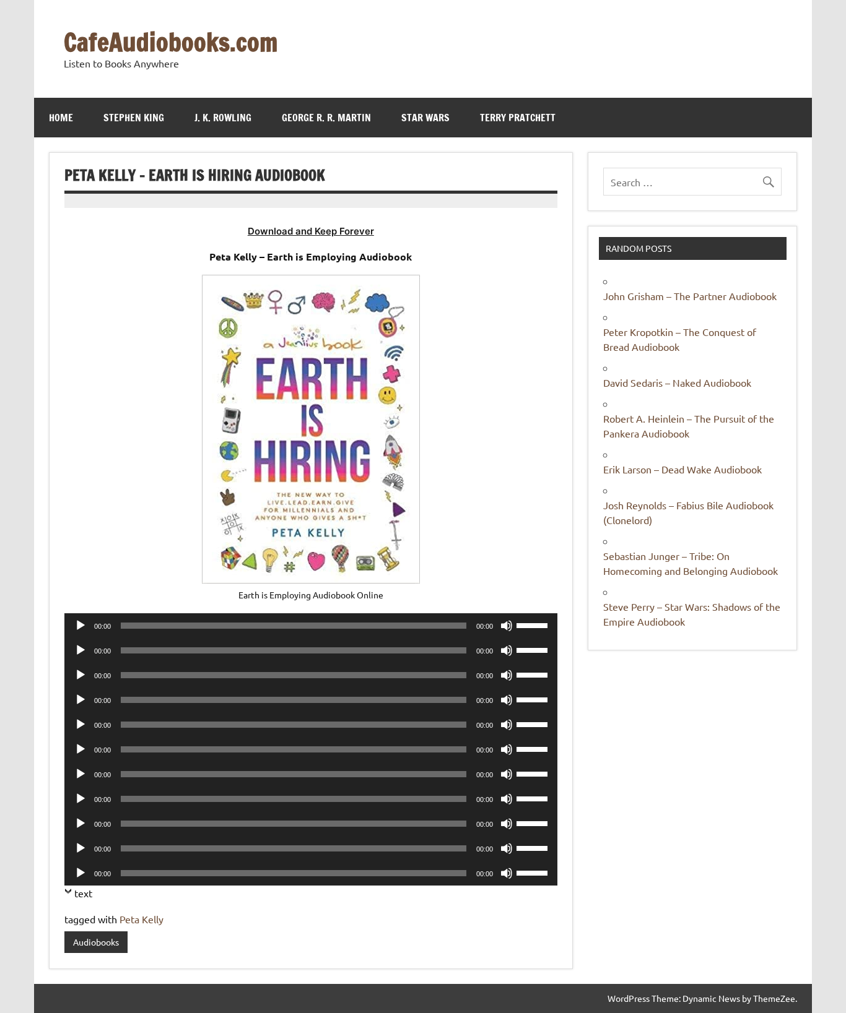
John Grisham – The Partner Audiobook (690, 296)
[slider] (534, 624)
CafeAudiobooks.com (170, 41)
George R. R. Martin (326, 117)
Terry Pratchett (518, 117)
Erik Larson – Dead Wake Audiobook (682, 469)
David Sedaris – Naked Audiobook (677, 382)
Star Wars (425, 117)
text (83, 893)
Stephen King (133, 117)
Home (61, 117)
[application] (310, 625)
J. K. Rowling (222, 117)
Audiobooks (96, 941)
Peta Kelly (142, 919)
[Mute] (506, 625)
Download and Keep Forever (311, 231)
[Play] (80, 625)
